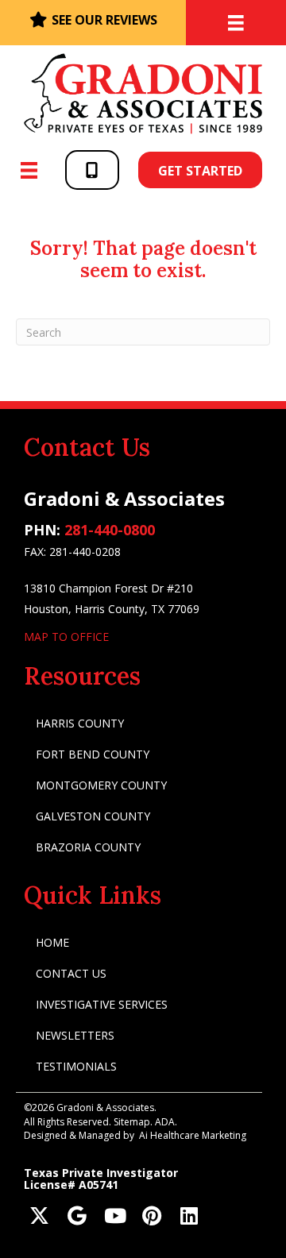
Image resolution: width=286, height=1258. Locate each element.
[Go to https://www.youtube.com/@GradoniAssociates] (114, 1217)
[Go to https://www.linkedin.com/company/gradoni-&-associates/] (189, 1217)
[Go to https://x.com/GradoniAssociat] (39, 1217)
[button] (92, 169)
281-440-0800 (109, 529)
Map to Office (66, 636)
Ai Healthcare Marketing (192, 1135)
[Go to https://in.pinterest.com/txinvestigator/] (151, 1217)
